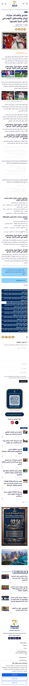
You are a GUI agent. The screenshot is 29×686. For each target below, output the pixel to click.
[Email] (22, 29)
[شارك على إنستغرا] (12, 422)
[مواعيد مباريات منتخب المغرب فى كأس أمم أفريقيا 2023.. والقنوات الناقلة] (5, 587)
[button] (26, 4)
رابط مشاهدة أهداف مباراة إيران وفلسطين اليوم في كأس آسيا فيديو (15, 310)
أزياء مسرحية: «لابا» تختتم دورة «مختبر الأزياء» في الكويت (12, 442)
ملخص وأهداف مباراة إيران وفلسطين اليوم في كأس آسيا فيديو (14, 330)
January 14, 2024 (8, 157)
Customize (14, 679)
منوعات (7, 578)
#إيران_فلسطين (7, 170)
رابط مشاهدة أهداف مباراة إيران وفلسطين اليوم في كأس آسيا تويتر (15, 306)
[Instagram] (20, 638)
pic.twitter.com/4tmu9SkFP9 (19, 171)
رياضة (26, 12)
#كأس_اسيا (21, 153)
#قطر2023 (23, 190)
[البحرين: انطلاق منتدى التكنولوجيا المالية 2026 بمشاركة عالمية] (25, 449)
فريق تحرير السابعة (19, 24)
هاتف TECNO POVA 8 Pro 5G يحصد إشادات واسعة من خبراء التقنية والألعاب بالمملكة (13, 483)
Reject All (14, 683)
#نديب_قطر (15, 153)
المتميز (9, 303)
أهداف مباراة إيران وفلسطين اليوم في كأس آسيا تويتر (15, 291)
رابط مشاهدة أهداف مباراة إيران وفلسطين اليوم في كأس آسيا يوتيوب (15, 314)
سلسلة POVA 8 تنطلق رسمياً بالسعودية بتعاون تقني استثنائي (13, 494)
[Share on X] (24, 29)
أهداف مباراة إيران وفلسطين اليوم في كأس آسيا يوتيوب (15, 299)
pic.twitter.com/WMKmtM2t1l (20, 155)
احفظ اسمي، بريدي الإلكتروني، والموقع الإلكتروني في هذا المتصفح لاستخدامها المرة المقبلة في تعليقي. (15, 377)
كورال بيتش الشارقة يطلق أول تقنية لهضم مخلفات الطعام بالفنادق (12, 473)
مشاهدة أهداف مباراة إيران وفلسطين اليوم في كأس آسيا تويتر (15, 318)
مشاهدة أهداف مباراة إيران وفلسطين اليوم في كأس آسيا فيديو (15, 322)
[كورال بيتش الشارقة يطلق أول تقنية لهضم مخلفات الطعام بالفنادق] (25, 470)
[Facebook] (9, 638)
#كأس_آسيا (23, 170)
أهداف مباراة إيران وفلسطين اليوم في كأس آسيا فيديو (15, 295)
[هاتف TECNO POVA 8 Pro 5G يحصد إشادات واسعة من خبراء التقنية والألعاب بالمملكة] (25, 481)
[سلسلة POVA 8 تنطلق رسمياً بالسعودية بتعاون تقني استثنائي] (25, 492)
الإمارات (25, 303)
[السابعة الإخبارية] (14, 4)
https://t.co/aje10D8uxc (21, 192)
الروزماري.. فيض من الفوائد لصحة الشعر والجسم (20, 609)
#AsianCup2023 (16, 190)
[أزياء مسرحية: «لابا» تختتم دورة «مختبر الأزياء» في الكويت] (25, 440)
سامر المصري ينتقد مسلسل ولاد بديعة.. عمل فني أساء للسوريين (19, 578)
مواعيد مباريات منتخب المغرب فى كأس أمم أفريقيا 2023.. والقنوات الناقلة (19, 589)
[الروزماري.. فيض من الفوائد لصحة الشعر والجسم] (5, 609)
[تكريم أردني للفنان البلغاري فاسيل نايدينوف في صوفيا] (25, 432)
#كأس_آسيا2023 (18, 152)
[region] (14, 673)
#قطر (10, 153)
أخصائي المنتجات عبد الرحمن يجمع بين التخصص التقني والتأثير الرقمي (12, 462)
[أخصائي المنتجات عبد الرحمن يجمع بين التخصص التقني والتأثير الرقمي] (25, 460)
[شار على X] (16, 422)
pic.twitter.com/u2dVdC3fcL (10, 192)
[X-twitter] (17, 638)
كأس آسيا (7, 57)
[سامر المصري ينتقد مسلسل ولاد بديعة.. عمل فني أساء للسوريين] (5, 577)
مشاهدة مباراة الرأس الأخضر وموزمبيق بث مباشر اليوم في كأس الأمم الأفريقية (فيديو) (19, 599)
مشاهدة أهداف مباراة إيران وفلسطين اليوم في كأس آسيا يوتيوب (15, 326)
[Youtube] (14, 638)
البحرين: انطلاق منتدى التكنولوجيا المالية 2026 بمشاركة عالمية (12, 451)
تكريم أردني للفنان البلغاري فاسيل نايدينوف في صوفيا (13, 433)
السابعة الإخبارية (17, 303)
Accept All (14, 675)
